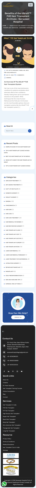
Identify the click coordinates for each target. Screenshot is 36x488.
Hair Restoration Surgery (14, 226)
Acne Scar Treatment (12, 180)
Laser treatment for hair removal (16, 259)
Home (4, 25)
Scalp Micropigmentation (14, 275)
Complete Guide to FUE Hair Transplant (18, 147)
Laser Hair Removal (12, 251)
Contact (5, 397)
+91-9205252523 (12, 365)
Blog (4, 394)
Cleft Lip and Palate (12, 189)
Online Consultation (9, 391)
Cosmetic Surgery (11, 193)
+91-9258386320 (12, 356)
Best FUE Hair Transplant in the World (18, 156)
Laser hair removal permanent (15, 255)
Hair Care (9, 209)
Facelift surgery (11, 197)
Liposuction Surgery (12, 263)
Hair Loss (9, 213)
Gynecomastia (10, 205)
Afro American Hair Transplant (12, 425)
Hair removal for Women (13, 222)
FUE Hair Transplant (8, 408)
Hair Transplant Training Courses (12, 388)
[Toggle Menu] (30, 5)
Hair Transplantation (12, 246)
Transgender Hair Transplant (11, 428)
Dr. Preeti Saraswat (8, 385)
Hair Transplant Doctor (13, 238)
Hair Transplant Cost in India (11, 447)
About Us (5, 380)
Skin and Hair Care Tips (13, 279)
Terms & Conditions (9, 441)
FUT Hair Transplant (8, 411)
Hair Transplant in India (9, 405)
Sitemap (5, 450)
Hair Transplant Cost (12, 234)
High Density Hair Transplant (11, 413)
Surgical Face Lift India (13, 284)
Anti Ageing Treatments (13, 185)
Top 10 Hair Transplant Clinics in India (18, 166)
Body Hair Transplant (9, 422)
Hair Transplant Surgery (14, 242)
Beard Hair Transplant (9, 419)
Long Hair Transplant (9, 431)
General (8, 77)
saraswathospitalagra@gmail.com (17, 352)
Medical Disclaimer (8, 444)
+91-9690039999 (12, 360)
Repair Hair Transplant (13, 267)
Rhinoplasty (10, 271)
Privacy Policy (7, 439)
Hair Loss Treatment (12, 218)
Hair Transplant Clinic (13, 230)
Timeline (5, 382)
